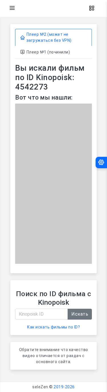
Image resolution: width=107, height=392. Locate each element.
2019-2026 (64, 387)
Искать (79, 314)
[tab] (53, 37)
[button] (91, 8)
